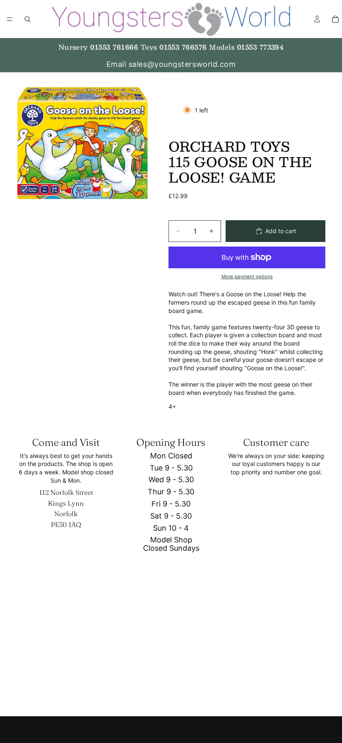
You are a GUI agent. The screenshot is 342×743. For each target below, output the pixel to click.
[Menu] (9, 19)
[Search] (27, 19)
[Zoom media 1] (82, 142)
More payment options (247, 277)
